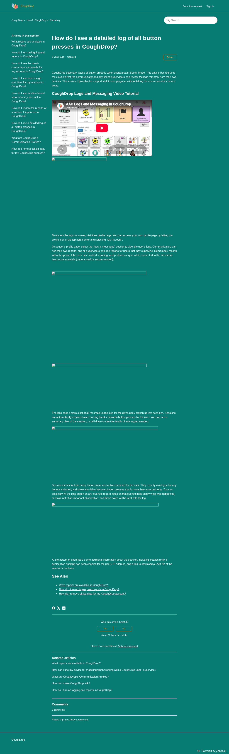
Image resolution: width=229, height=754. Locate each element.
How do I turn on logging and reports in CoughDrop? (28, 54)
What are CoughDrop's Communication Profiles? (26, 139)
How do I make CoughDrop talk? (71, 683)
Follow (170, 57)
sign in (63, 719)
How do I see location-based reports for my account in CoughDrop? (28, 97)
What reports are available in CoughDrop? (28, 43)
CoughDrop (17, 20)
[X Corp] (58, 608)
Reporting (55, 20)
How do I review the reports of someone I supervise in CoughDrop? (28, 112)
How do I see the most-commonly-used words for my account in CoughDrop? (27, 67)
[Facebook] (53, 608)
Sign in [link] (210, 6)
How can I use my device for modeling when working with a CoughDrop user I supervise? (104, 669)
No (123, 628)
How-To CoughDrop (36, 20)
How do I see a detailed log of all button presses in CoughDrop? (28, 127)
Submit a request (192, 6)
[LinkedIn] (63, 608)
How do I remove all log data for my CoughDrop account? (28, 150)
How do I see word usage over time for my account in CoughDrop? (27, 82)
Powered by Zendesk (213, 750)
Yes (105, 628)
